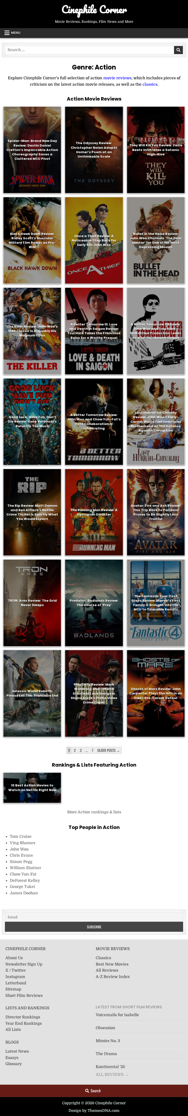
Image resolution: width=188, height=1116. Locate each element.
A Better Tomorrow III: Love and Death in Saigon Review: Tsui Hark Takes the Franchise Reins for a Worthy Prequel (93, 331)
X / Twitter (15, 970)
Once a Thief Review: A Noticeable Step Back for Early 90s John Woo (94, 240)
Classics (103, 958)
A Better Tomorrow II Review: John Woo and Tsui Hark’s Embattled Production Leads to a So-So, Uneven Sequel (155, 331)
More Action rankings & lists (94, 812)
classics (149, 84)
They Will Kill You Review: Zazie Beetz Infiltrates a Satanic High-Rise (155, 149)
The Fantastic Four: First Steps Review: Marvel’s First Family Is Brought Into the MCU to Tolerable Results (155, 603)
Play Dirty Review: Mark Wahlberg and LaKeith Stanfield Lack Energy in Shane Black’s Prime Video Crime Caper (94, 693)
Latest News (17, 1051)
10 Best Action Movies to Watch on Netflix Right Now (32, 787)
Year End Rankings (23, 1023)
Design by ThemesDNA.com (94, 1110)
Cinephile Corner (94, 9)
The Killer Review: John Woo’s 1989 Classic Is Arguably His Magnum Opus (32, 331)
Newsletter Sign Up (23, 964)
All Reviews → (112, 1074)
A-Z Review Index (113, 977)
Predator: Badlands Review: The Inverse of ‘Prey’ (94, 602)
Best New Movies (112, 964)
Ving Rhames (22, 843)
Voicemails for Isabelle (117, 1015)
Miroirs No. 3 (108, 1041)
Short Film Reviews (24, 995)
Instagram (15, 977)
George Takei (22, 887)
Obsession (105, 1028)
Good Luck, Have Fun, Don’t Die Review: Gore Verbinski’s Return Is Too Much (32, 421)
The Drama (106, 1054)
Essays (11, 1058)
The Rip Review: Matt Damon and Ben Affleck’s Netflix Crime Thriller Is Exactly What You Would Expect (32, 512)
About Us (14, 958)
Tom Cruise (21, 836)
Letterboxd (15, 983)
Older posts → (108, 750)
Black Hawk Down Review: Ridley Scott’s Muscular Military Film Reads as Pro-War (32, 240)
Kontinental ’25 (110, 1067)
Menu (15, 32)
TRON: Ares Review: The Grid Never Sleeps (32, 602)
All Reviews (107, 970)
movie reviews (117, 78)
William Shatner (25, 868)
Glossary (13, 1064)
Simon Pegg (21, 862)
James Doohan (24, 893)
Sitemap (13, 989)
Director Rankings (22, 1017)
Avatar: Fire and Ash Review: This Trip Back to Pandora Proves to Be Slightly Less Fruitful (156, 512)
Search (96, 1090)
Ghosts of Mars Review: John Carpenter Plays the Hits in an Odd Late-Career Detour (155, 693)
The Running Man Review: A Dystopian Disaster (94, 512)
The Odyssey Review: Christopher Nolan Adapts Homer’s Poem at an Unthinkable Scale (94, 150)
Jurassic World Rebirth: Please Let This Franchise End (32, 693)
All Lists (13, 1029)
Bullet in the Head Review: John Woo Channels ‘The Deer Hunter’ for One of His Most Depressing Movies (156, 240)
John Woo (19, 849)
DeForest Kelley (25, 880)
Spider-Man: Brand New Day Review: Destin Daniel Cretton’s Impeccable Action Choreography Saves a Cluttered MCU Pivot (32, 149)
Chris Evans (21, 855)
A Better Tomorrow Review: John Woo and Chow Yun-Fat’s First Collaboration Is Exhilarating (94, 422)
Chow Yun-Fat (23, 874)
